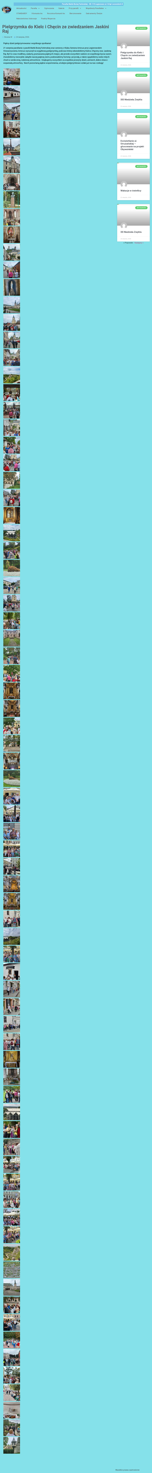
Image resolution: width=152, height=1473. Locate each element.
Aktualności (21, 8)
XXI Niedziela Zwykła (131, 99)
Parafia (34, 8)
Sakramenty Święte (94, 13)
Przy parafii (73, 8)
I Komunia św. (37, 13)
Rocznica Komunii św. (56, 13)
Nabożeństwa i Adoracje (26, 19)
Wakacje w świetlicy (131, 190)
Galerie (61, 8)
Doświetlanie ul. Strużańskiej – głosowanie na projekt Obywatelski (132, 145)
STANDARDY (21, 13)
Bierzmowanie (75, 13)
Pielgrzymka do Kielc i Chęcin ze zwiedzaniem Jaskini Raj (133, 55)
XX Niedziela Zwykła (131, 232)
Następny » (139, 243)
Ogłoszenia (49, 8)
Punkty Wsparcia (48, 19)
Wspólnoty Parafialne (95, 8)
